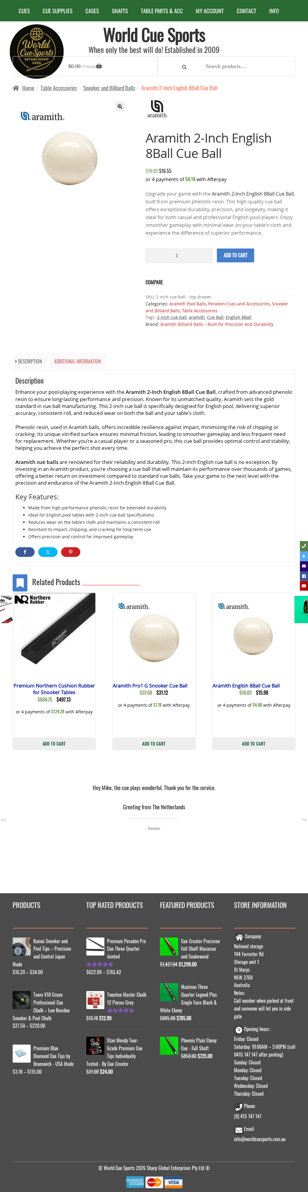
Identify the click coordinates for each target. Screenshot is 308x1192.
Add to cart (236, 255)
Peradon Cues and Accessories (239, 304)
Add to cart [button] (54, 743)
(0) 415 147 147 (247, 1116)
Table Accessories (59, 87)
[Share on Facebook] (25, 552)
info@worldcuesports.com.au (259, 1139)
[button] (120, 106)
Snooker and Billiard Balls (109, 87)
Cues (24, 10)
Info (274, 10)
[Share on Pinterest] (70, 552)
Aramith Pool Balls (187, 304)
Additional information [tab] (77, 361)
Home (28, 87)
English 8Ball (238, 317)
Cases (92, 10)
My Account (210, 10)
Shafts (120, 10)
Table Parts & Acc (162, 10)
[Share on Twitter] (47, 552)
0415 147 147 (245, 1054)
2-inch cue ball (172, 317)
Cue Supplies (57, 10)
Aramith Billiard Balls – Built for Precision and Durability (216, 324)
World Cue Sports (154, 34)
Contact (246, 10)
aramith (197, 317)
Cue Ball (215, 317)
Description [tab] (30, 361)
